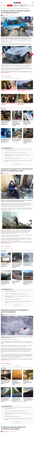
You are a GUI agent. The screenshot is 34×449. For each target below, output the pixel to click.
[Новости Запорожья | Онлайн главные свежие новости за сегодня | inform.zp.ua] (17, 2)
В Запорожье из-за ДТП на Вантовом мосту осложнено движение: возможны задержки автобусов (17, 123)
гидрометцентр (3, 365)
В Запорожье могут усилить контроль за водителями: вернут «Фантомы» (27, 123)
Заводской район (17, 78)
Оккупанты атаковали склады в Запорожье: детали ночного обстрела (28, 264)
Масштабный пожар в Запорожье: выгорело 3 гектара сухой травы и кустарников (5, 283)
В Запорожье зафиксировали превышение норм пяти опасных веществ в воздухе (16, 382)
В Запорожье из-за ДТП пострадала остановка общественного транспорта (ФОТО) (5, 140)
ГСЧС (2, 248)
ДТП (5, 78)
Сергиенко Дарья (5, 15)
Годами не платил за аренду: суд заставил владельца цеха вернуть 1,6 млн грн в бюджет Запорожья (28, 140)
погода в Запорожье (17, 365)
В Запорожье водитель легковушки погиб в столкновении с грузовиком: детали (5, 123)
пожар (12, 248)
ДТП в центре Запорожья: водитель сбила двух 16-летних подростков (17, 139)
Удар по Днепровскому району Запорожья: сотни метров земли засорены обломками (28, 283)
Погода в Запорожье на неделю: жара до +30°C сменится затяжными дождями (5, 382)
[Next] (31, 54)
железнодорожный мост (10, 78)
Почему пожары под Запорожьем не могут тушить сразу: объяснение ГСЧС (5, 265)
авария (2, 78)
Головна (2, 8)
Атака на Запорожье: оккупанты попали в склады (16, 282)
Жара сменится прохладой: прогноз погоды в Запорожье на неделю (27, 382)
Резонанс (8, 8)
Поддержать (10, 5)
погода (12, 365)
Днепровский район (7, 248)
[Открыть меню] (1, 2)
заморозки (8, 365)
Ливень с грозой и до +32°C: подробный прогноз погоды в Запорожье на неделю (28, 400)
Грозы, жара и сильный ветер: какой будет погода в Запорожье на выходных (5, 400)
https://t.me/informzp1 (5, 72)
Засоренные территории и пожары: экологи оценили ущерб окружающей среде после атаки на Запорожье (17, 265)
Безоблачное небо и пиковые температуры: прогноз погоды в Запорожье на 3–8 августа (17, 400)
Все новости (17, 164)
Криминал (5, 8)
